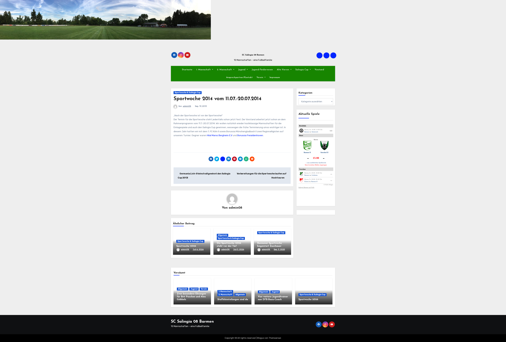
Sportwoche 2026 (186, 246)
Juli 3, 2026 (238, 249)
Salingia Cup (302, 70)
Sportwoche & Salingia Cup (188, 92)
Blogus (260, 338)
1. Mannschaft (203, 70)
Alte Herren (283, 70)
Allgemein (222, 235)
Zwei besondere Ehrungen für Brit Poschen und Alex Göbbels (191, 297)
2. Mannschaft (225, 70)
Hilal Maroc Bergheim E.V (219, 135)
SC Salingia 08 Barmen (253, 55)
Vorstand (319, 70)
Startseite (187, 70)
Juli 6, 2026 (198, 249)
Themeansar (275, 338)
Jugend (242, 70)
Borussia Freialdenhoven (250, 135)
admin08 (187, 106)
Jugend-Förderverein (262, 70)
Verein (260, 77)
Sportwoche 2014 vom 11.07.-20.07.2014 (217, 98)
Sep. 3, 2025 (279, 249)
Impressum (274, 77)
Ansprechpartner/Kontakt (239, 77)
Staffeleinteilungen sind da (232, 299)
